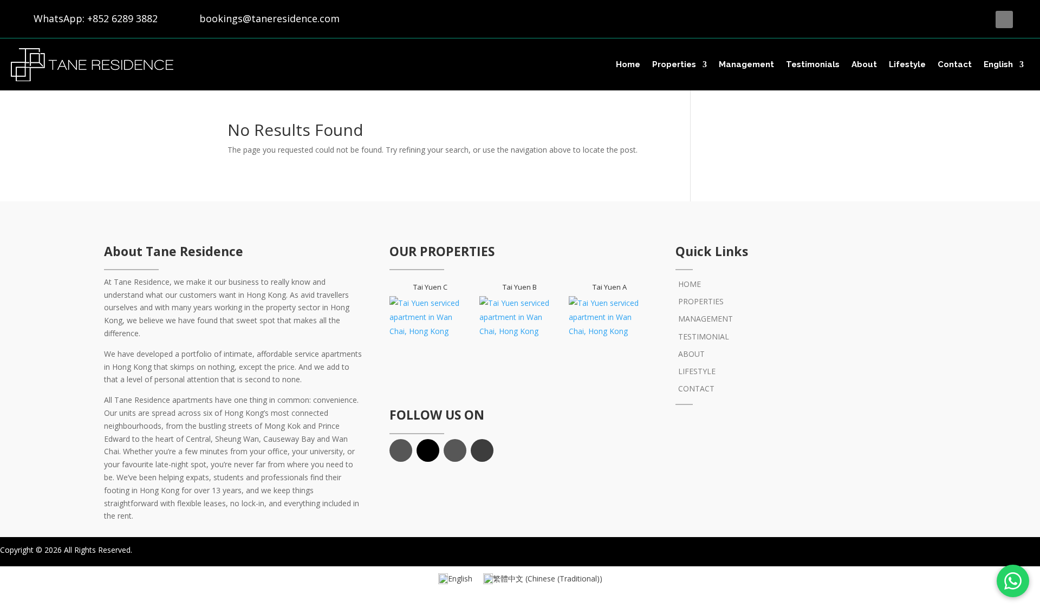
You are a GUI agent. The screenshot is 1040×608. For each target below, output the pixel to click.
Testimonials (813, 64)
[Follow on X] (1026, 19)
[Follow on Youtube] (482, 450)
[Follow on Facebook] (1004, 19)
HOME (689, 284)
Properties (674, 64)
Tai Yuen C (430, 287)
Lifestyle (907, 64)
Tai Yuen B (520, 287)
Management (746, 64)
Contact (955, 64)
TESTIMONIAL (703, 336)
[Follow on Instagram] (455, 450)
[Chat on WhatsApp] (1013, 581)
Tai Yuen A (610, 287)
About (864, 64)
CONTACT (696, 388)
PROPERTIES (701, 301)
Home (628, 64)
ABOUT (691, 354)
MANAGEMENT (705, 318)
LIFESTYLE (697, 371)
